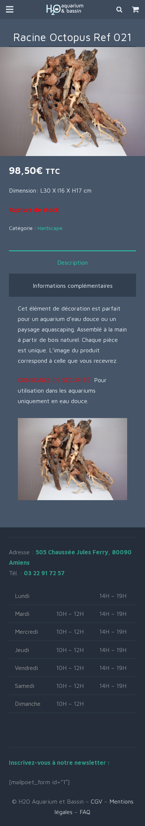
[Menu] (9, 9)
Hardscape (50, 228)
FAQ (85, 811)
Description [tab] (72, 262)
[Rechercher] (120, 9)
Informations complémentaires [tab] (73, 285)
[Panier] (135, 9)
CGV (96, 801)
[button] (133, 59)
